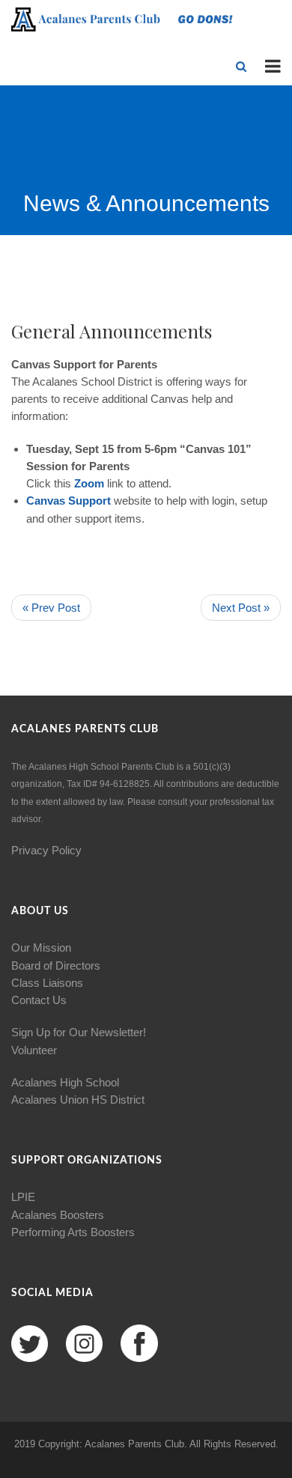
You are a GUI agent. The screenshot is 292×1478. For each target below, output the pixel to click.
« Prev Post (51, 607)
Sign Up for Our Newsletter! (78, 1032)
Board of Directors (55, 965)
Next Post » (241, 607)
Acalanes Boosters (57, 1214)
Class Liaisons (47, 982)
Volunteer (34, 1050)
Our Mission (41, 947)
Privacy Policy (46, 850)
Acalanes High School (65, 1082)
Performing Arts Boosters (73, 1232)
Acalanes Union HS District (78, 1099)
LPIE (23, 1196)
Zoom (90, 483)
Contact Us (39, 1000)
